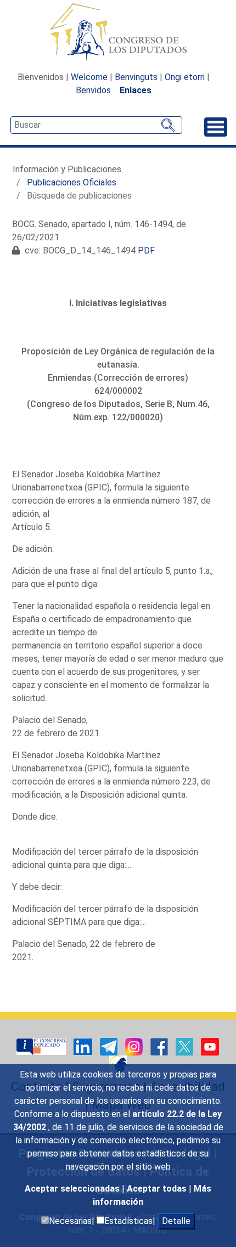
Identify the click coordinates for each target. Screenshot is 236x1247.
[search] (96, 125)
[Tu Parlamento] (42, 1046)
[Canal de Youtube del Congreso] (210, 1046)
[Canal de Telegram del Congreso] (109, 1046)
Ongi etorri (185, 77)
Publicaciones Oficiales (71, 182)
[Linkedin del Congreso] (84, 1046)
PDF (146, 250)
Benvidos (93, 90)
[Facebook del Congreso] (160, 1046)
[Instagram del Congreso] (135, 1046)
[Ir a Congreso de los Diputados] (118, 31)
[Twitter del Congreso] (185, 1046)
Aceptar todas (158, 1188)
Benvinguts (136, 77)
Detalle (176, 1221)
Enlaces (135, 90)
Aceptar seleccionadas (73, 1188)
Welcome (89, 77)
